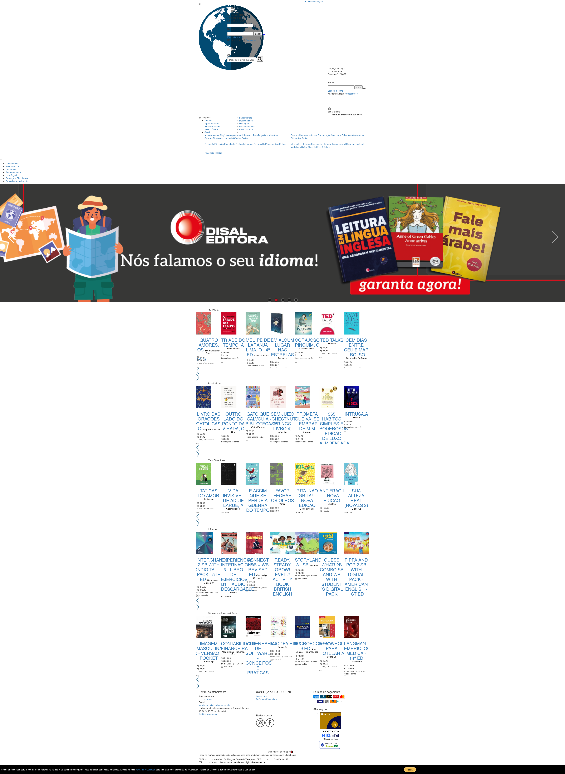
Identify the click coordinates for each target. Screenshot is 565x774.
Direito (304, 138)
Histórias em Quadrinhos (273, 144)
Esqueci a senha (235, 37)
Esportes (258, 144)
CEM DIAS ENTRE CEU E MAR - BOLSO (356, 347)
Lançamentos (245, 117)
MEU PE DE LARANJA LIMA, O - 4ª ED (258, 347)
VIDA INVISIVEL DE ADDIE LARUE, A (233, 497)
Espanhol (215, 123)
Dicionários (296, 138)
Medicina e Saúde (299, 146)
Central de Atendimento (17, 181)
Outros (215, 129)
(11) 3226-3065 (206, 699)
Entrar (258, 33)
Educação (219, 144)
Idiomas (208, 120)
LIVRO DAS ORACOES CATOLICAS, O (209, 421)
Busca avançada (315, 1)
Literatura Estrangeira (312, 144)
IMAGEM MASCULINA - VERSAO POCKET (209, 650)
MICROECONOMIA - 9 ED (314, 645)
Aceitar (410, 769)
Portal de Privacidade (146, 769)
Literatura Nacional (355, 144)
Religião (218, 152)
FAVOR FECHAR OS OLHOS (282, 495)
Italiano (208, 129)
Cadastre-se (251, 40)
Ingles (207, 123)
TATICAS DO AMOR (208, 493)
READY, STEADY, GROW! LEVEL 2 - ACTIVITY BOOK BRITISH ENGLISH (282, 577)
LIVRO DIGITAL (246, 129)
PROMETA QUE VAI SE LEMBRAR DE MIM (307, 421)
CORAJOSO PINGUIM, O (307, 342)
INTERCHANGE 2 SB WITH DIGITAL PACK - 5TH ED (212, 569)
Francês (216, 126)
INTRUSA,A (356, 414)
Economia (209, 144)
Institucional (261, 696)
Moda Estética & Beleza (319, 146)
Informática (296, 144)
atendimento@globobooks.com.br (214, 705)
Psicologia (210, 152)
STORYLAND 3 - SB (308, 562)
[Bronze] (330, 726)
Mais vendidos (246, 120)
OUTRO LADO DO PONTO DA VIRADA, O (233, 421)
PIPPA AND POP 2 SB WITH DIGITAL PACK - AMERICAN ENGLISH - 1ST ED (356, 577)
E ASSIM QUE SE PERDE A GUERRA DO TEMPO (258, 500)
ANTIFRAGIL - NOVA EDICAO (332, 495)
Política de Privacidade (266, 699)
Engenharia (230, 144)
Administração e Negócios (217, 135)
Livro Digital (11, 175)
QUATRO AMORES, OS (208, 345)
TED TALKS (331, 340)
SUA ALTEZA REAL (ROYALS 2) (356, 497)
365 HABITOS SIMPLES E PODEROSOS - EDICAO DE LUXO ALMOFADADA (334, 428)
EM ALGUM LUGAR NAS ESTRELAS (282, 347)
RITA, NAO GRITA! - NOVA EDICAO (307, 497)
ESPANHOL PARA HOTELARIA (331, 648)
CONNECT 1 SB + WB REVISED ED (258, 567)
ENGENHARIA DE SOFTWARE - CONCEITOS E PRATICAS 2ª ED (260, 660)
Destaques (244, 123)
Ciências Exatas (240, 138)
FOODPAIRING (285, 643)
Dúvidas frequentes (208, 713)
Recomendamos (247, 126)
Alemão (208, 126)
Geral (207, 132)
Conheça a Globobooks (17, 178)
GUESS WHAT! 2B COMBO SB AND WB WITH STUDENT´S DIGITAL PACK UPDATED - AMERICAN (332, 582)
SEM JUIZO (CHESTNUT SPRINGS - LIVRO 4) (283, 421)
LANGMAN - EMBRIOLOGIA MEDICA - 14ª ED (359, 650)
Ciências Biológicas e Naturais (219, 138)
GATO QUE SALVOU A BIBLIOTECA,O (261, 419)
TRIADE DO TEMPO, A (233, 342)
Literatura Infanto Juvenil (334, 144)
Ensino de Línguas (244, 144)
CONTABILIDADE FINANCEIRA (238, 645)
